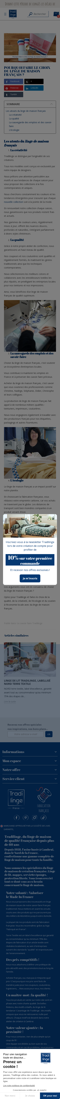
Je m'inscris (30, 578)
